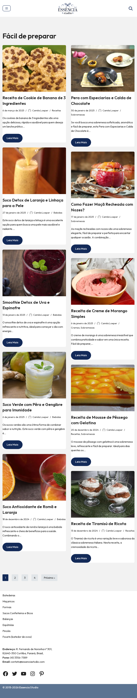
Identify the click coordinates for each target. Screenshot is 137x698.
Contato (37, 694)
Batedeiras (9, 595)
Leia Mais (10, 139)
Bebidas (58, 212)
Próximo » (49, 577)
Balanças (8, 619)
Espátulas (8, 625)
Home (7, 694)
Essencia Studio (28, 687)
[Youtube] (24, 674)
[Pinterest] (42, 674)
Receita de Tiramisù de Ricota (98, 523)
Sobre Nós (21, 694)
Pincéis (7, 631)
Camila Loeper (40, 110)
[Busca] (130, 8)
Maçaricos (9, 601)
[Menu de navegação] (7, 8)
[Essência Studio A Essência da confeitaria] (68, 8)
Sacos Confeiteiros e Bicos (18, 613)
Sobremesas (78, 114)
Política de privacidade (91, 694)
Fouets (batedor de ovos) (17, 636)
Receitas (56, 110)
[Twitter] (15, 674)
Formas (7, 607)
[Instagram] (33, 674)
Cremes (75, 327)
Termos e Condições (60, 694)
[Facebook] (6, 674)
